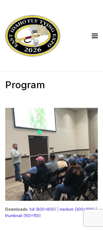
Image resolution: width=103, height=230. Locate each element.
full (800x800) (42, 209)
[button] (95, 36)
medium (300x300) (77, 209)
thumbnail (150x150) (23, 215)
